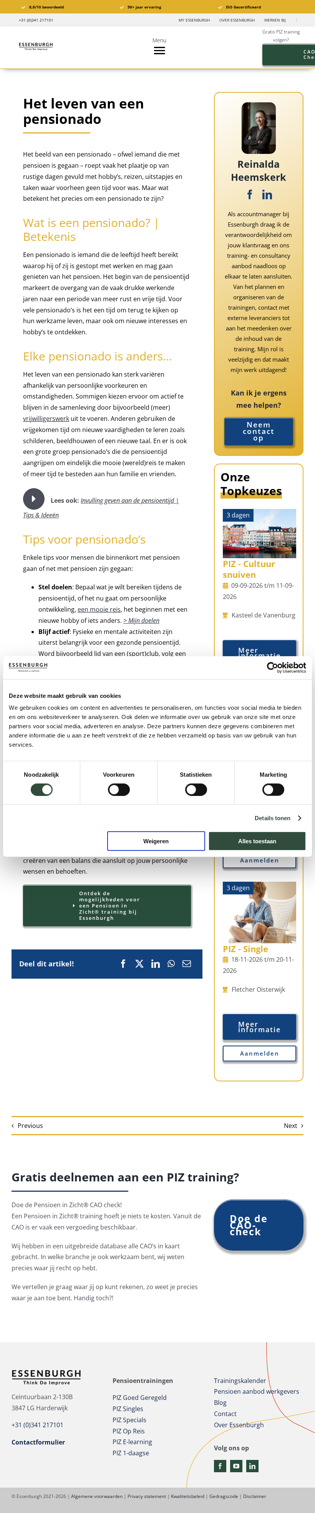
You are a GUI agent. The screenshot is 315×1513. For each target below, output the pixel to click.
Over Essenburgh (239, 1425)
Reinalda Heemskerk (258, 170)
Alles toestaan (257, 841)
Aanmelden (259, 860)
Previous (30, 1125)
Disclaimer (254, 1496)
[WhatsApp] (171, 964)
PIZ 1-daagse (131, 1453)
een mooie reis (99, 609)
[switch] (119, 789)
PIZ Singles (128, 1409)
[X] (139, 964)
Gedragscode (223, 1496)
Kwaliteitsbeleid (187, 1496)
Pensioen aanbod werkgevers (256, 1391)
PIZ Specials (129, 1420)
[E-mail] (187, 964)
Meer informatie (259, 653)
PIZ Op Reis (129, 1431)
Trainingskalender (240, 1380)
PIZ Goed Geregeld (140, 1397)
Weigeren (156, 841)
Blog (220, 1402)
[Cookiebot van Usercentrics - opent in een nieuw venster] (272, 667)
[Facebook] (123, 964)
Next (290, 1125)
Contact (225, 1414)
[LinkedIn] (156, 964)
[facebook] (250, 194)
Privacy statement (147, 1496)
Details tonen (272, 817)
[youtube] (236, 1466)
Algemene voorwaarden (97, 1496)
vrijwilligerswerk (46, 418)
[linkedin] (267, 194)
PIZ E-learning (132, 1442)
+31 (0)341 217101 (37, 1425)
